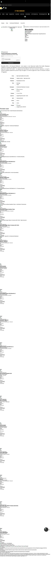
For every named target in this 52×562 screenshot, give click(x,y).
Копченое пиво (23, 549)
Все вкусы (28, 549)
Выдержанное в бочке (21, 80)
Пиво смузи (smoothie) (4, 549)
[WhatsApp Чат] (9, 546)
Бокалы (22, 14)
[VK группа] (14, 546)
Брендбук (11, 551)
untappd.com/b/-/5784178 (21, 106)
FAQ (46, 548)
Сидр (7, 14)
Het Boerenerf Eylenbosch (14, 23)
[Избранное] (2, 8)
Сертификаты (34, 14)
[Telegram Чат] (3, 546)
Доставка (8, 551)
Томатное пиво (18, 549)
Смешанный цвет (35, 33)
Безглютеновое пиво (16, 548)
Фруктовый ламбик (28, 33)
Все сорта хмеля (34, 549)
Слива (18, 84)
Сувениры (27, 14)
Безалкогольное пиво (8, 548)
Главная (2, 23)
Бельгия (27, 87)
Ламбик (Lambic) (20, 78)
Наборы (17, 14)
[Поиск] (6, 8)
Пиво (3, 14)
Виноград (18, 83)
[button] (11, 27)
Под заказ (2, 548)
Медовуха (11, 14)
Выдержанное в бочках (31, 548)
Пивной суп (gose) (11, 549)
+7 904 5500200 (19, 11)
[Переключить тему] (1, 8)
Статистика (16, 551)
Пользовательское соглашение (23, 551)
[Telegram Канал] (20, 546)
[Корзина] (4, 8)
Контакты (4, 551)
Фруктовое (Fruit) (27, 78)
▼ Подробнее (4, 72)
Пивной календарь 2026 (40, 548)
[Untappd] (26, 546)
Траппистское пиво (23, 548)
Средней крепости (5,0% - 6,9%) (22, 95)
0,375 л (18, 100)
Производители (43, 14)
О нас (1, 551)
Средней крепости (42, 33)
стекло (18, 102)
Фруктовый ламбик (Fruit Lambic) (23, 75)
